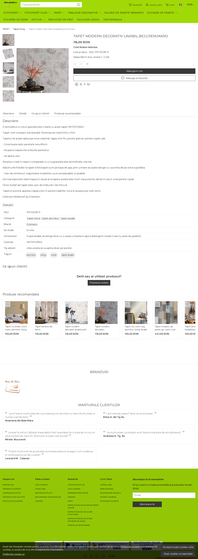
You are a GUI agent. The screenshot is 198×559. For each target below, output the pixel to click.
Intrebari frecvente (78, 493)
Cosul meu (40, 489)
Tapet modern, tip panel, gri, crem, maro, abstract (166, 328)
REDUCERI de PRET (60, 19)
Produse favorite (109, 501)
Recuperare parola (110, 493)
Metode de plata (43, 493)
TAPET (58, 12)
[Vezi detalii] (7, 304)
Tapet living (19, 29)
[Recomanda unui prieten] (89, 84)
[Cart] (170, 5)
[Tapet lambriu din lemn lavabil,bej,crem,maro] (46, 312)
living (43, 255)
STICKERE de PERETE (160, 12)
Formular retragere (79, 525)
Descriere (8, 113)
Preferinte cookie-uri (14, 554)
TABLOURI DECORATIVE (83, 12)
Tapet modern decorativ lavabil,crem (76, 328)
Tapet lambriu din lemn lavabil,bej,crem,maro (45, 328)
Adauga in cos (134, 71)
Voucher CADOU (88, 19)
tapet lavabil (68, 255)
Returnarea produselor (48, 497)
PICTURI (37, 19)
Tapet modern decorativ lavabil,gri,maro (102, 328)
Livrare (39, 501)
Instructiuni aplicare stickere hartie (83, 506)
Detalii (22, 113)
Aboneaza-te (147, 504)
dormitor (31, 255)
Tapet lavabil (67, 218)
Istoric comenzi (108, 497)
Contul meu (106, 485)
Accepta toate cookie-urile (178, 547)
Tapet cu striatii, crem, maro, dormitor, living (16, 328)
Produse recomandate (67, 113)
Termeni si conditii (12, 489)
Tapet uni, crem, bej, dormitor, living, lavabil (136, 328)
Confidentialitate (12, 493)
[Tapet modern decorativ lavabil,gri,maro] (106, 312)
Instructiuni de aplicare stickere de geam (80, 519)
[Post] (81, 84)
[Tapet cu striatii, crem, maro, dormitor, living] (16, 312)
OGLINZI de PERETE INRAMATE (124, 12)
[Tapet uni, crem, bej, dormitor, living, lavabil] (136, 312)
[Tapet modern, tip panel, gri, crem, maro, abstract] (166, 312)
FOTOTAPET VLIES (36, 12)
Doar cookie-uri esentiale (178, 553)
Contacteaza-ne (76, 485)
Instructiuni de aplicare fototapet (80, 513)
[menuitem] (8, 40)
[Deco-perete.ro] (10, 4)
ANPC (70, 501)
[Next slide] (190, 319)
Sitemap (72, 497)
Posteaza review (99, 282)
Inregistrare (106, 489)
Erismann (32, 224)
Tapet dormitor (50, 218)
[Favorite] (135, 5)
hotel (53, 255)
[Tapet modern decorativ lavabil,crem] (76, 312)
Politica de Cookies (13, 501)
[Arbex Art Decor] (13, 386)
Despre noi (8, 485)
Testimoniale (112, 19)
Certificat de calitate (14, 497)
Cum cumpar (41, 485)
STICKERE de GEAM (15, 19)
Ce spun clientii (40, 113)
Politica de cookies (130, 546)
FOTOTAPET (10, 12)
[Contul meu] (154, 5)
